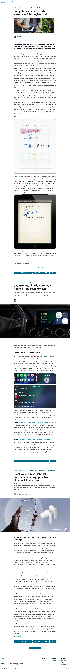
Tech (35, 1)
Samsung (19, 636)
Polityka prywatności (65, 664)
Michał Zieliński (20, 36)
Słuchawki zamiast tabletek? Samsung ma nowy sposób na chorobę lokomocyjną (37, 422)
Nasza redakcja (64, 660)
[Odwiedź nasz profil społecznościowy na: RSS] (68, 668)
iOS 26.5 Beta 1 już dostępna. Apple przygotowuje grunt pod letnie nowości (36, 608)
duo (22, 267)
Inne (20, 7)
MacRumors (20, 456)
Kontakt (62, 662)
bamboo (18, 267)
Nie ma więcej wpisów (35, 648)
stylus (39, 267)
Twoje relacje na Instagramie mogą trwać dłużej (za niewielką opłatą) (34, 439)
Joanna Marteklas (20, 493)
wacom (42, 267)
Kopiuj (53, 272)
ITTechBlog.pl (6, 668)
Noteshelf (16, 176)
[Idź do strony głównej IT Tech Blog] (13, 659)
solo (35, 267)
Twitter (37, 272)
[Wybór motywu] (11, 1)
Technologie (54, 660)
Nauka (43, 1)
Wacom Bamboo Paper (43, 106)
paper (30, 267)
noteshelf (25, 267)
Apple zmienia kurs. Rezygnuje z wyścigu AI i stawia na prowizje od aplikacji (36, 623)
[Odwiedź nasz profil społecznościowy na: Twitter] (66, 668)
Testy (39, 1)
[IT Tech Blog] (3, 2)
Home (16, 7)
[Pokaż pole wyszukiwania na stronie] (67, 1)
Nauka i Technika (21, 282)
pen (32, 267)
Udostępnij (22, 272)
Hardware (44, 660)
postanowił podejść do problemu (37, 548)
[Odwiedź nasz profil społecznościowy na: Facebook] (63, 668)
